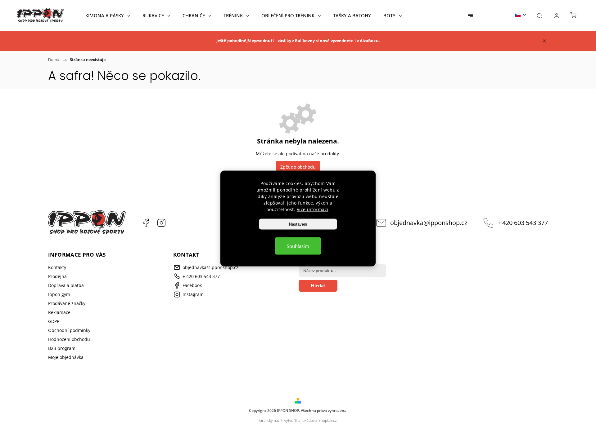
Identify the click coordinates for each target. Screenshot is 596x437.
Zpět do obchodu (298, 167)
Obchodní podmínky (69, 330)
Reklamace (59, 312)
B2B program (61, 348)
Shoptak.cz (327, 420)
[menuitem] (107, 15)
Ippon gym (59, 294)
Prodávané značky (66, 303)
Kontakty (57, 267)
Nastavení (298, 224)
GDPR (54, 321)
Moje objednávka (66, 357)
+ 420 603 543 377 (522, 222)
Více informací (312, 209)
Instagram (161, 222)
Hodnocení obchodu (69, 339)
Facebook (146, 222)
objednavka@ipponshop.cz (428, 222)
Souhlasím (298, 246)
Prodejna (57, 276)
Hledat (318, 285)
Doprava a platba (66, 285)
